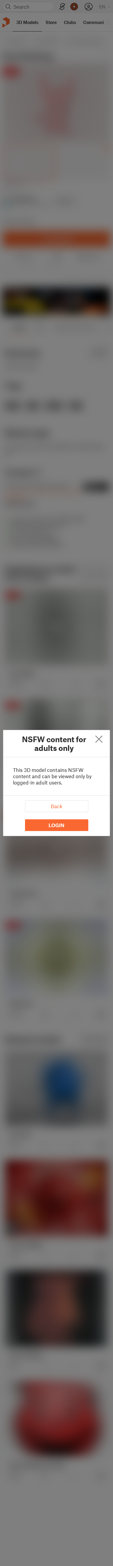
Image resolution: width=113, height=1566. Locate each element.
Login (56, 825)
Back (56, 806)
